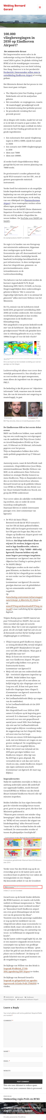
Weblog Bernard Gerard (14, 7)
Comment (8, 1020)
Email (7, 1061)
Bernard (20, 997)
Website (7, 1071)
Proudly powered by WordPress (15, 1117)
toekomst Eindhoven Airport (28, 999)
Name (7, 1051)
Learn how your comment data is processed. (23, 1088)
